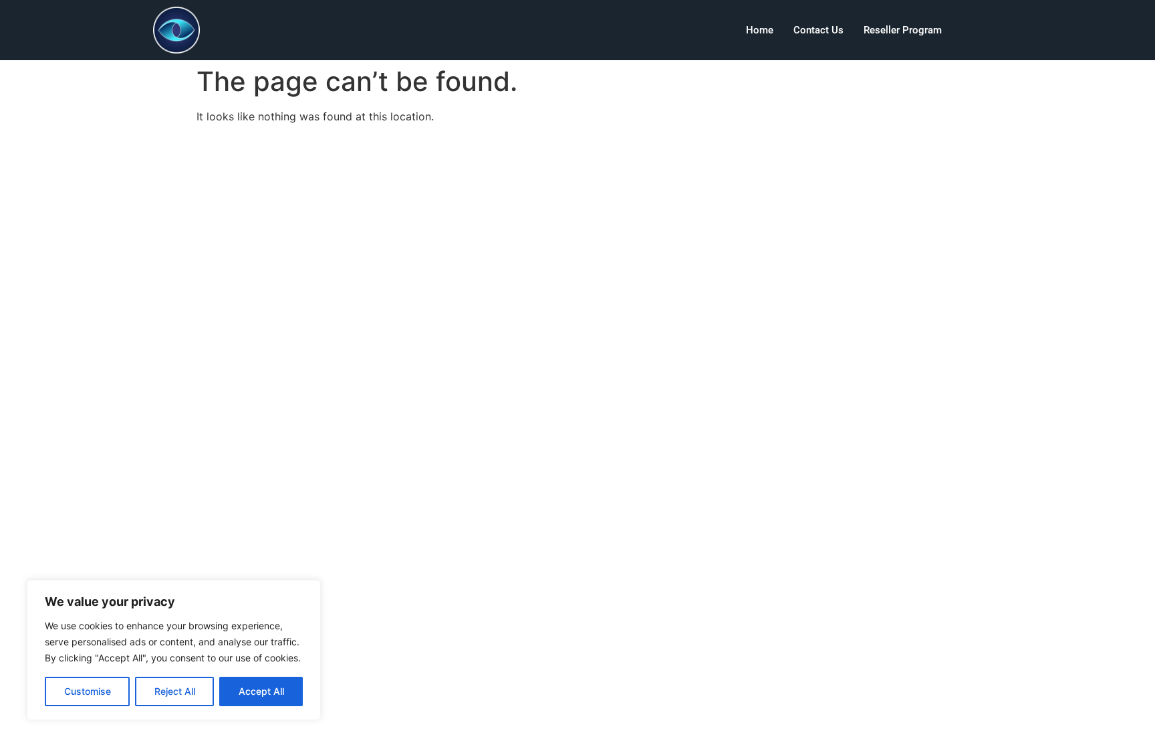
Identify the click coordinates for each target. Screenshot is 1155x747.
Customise (87, 691)
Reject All (174, 691)
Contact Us (818, 30)
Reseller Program (903, 30)
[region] (174, 650)
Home (759, 30)
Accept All (261, 691)
